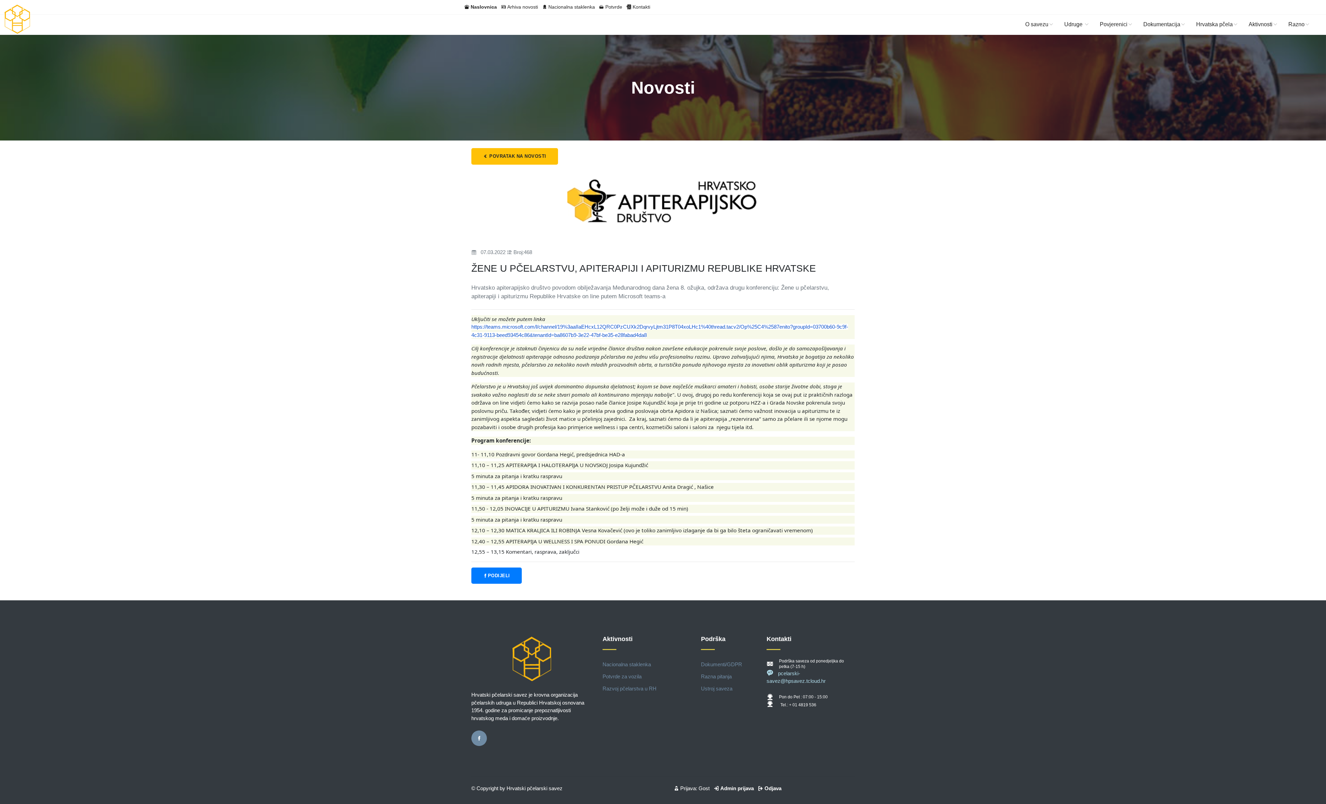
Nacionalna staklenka (571, 7)
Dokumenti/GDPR (721, 664)
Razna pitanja (716, 676)
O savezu (1036, 24)
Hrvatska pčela (1214, 24)
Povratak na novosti (517, 156)
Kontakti (641, 7)
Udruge (1074, 24)
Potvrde (613, 7)
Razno (1296, 24)
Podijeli (499, 575)
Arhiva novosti (522, 7)
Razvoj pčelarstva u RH (629, 688)
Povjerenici (1113, 24)
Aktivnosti (1260, 24)
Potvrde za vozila (622, 676)
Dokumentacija (1161, 24)
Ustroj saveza (716, 688)
